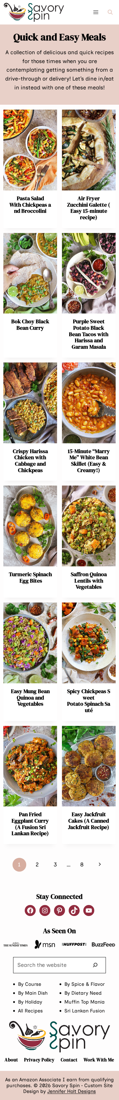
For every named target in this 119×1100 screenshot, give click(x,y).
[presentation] (30, 150)
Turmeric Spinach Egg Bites (30, 577)
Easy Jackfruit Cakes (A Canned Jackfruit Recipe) (88, 820)
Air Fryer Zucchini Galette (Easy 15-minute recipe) (88, 207)
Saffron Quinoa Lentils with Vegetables (89, 580)
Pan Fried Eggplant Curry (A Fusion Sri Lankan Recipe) (30, 823)
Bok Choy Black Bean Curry (30, 324)
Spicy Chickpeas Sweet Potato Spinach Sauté (88, 700)
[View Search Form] (110, 12)
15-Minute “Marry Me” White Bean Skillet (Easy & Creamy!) (89, 460)
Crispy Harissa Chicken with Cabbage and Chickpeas (30, 460)
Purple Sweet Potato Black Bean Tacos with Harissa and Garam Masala (88, 334)
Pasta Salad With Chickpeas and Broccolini (30, 204)
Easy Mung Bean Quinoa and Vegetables (30, 697)
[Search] (95, 965)
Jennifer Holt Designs (71, 1091)
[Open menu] (96, 12)
